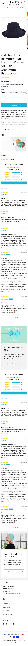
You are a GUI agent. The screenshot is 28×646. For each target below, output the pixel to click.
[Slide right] (17, 52)
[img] (4, 192)
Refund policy (22, 640)
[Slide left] (10, 52)
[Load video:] (14, 144)
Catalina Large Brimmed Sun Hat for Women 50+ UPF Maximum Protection (16, 7)
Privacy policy (10, 642)
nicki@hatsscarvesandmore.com (12, 593)
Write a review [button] (14, 183)
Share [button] (4, 155)
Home (2, 7)
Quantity (3, 96)
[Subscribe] (22, 571)
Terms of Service (7, 614)
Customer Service (7, 603)
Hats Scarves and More (11, 640)
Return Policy (6, 607)
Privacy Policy (6, 611)
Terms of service (19, 642)
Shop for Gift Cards (12, 364)
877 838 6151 (6, 591)
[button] (21, 2)
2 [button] (13, 317)
